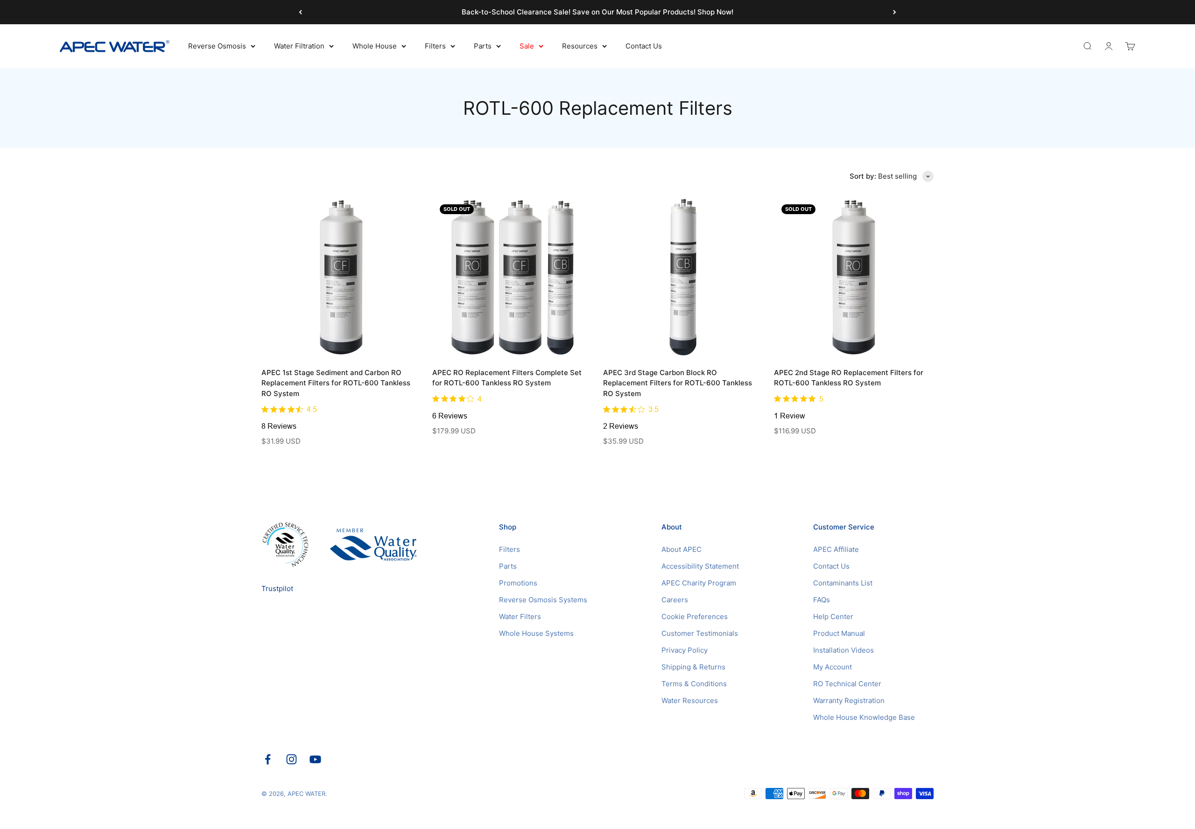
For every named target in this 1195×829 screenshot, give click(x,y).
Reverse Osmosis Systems (543, 599)
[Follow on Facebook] (267, 759)
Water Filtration (299, 46)
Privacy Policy (684, 650)
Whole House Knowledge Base (864, 717)
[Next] (894, 12)
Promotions (518, 582)
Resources (580, 46)
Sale (527, 46)
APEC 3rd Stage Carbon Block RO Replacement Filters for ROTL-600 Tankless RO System (677, 383)
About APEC (681, 549)
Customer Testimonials (699, 633)
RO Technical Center (847, 683)
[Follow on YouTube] (315, 759)
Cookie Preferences (694, 616)
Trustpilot (277, 588)
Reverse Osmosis (217, 46)
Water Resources (689, 700)
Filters (435, 46)
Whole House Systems (536, 633)
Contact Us (644, 46)
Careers (674, 599)
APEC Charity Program (698, 582)
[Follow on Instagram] (291, 759)
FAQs (821, 599)
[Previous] (300, 12)
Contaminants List (842, 582)
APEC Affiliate (836, 549)
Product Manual (839, 633)
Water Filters (520, 616)
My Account (832, 666)
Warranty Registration (849, 700)
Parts (483, 46)
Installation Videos (843, 650)
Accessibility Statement (700, 566)
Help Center (833, 616)
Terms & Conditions (694, 683)
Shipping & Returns (693, 666)
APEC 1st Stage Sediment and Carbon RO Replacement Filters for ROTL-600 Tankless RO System (335, 383)
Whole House (374, 46)
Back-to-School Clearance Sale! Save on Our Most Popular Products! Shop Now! (597, 11)
